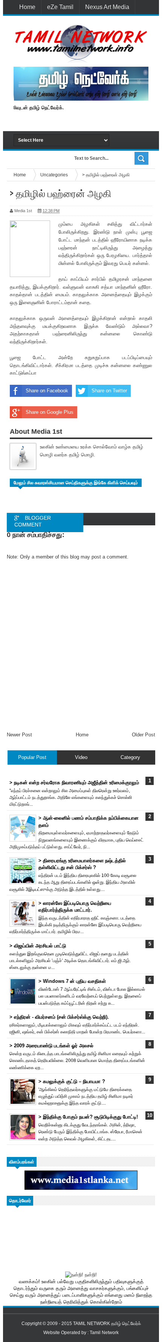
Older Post (143, 735)
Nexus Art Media (107, 7)
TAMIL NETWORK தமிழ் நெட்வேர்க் (107, 1323)
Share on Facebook (47, 390)
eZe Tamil (60, 7)
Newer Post (19, 735)
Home (27, 7)
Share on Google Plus (49, 412)
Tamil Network (104, 1332)
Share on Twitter (109, 390)
